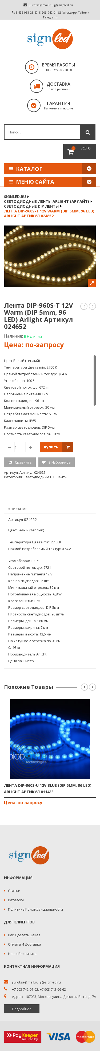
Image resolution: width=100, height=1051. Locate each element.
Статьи (14, 890)
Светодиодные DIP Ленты (31, 206)
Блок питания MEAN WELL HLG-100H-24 (84, 306)
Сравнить (23, 462)
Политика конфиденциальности (35, 909)
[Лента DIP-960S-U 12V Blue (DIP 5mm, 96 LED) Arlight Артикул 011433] (50, 739)
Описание (17, 509)
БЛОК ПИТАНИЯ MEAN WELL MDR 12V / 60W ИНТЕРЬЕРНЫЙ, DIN (92, 306)
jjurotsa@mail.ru (41, 5)
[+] (30, 447)
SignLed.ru (15, 196)
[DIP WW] (50, 256)
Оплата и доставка (24, 944)
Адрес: (17, 996)
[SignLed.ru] (50, 39)
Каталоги (16, 900)
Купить (51, 446)
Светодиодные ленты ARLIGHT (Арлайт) (46, 201)
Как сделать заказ (24, 935)
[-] (9, 447)
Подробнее (21, 1008)
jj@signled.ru (63, 5)
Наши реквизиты (22, 953)
